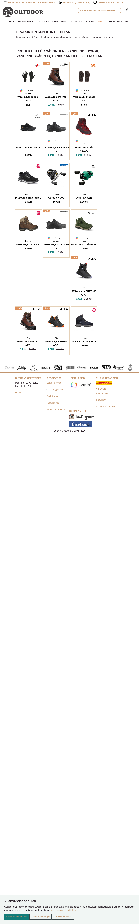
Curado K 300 (56, 198)
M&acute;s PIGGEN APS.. (56, 343)
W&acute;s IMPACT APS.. (56, 99)
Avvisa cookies (63, 917)
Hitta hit (19, 392)
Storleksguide (53, 396)
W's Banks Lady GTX (84, 342)
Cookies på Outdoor (105, 406)
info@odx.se (57, 389)
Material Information (55, 409)
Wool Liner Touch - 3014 (28, 99)
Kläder (10, 21)
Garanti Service (53, 383)
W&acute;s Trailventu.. (84, 245)
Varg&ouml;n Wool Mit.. (84, 99)
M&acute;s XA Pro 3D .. (56, 149)
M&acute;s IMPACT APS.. (28, 343)
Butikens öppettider (111, 2)
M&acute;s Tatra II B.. (28, 245)
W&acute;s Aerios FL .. (28, 149)
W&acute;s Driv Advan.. (84, 149)
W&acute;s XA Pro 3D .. (56, 246)
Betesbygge (76, 21)
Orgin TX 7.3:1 (84, 198)
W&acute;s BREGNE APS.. (84, 293)
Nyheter (90, 21)
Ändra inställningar (40, 917)
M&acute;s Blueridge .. (28, 198)
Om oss (129, 21)
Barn (55, 21)
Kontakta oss (52, 403)
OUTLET (101, 21)
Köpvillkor (101, 400)
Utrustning (43, 21)
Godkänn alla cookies (16, 917)
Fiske (64, 21)
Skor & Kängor (26, 21)
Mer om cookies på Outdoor (64, 910)
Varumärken (115, 21)
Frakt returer (102, 393)
